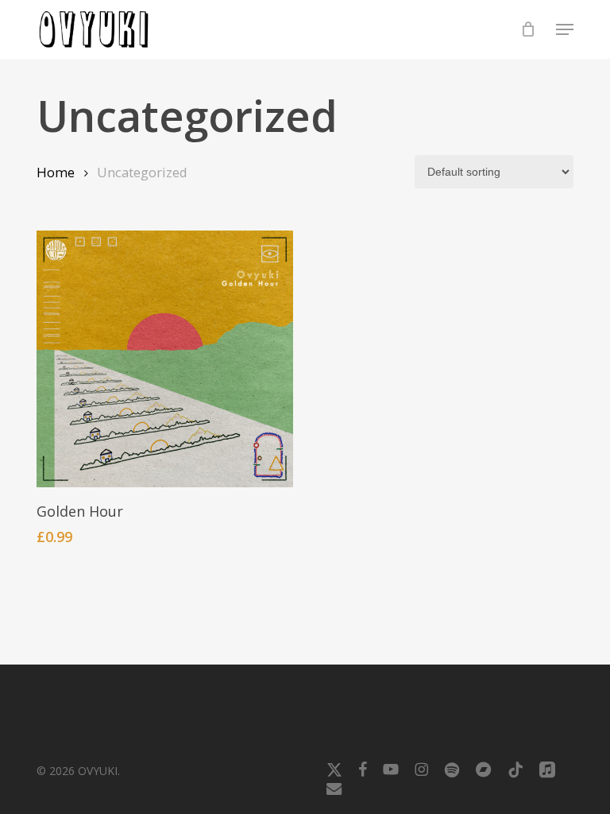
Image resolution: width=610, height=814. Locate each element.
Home (56, 172)
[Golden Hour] (165, 359)
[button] (564, 29)
